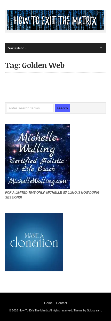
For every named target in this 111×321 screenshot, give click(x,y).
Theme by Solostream (87, 310)
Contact (61, 303)
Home (48, 303)
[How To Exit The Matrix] (55, 29)
